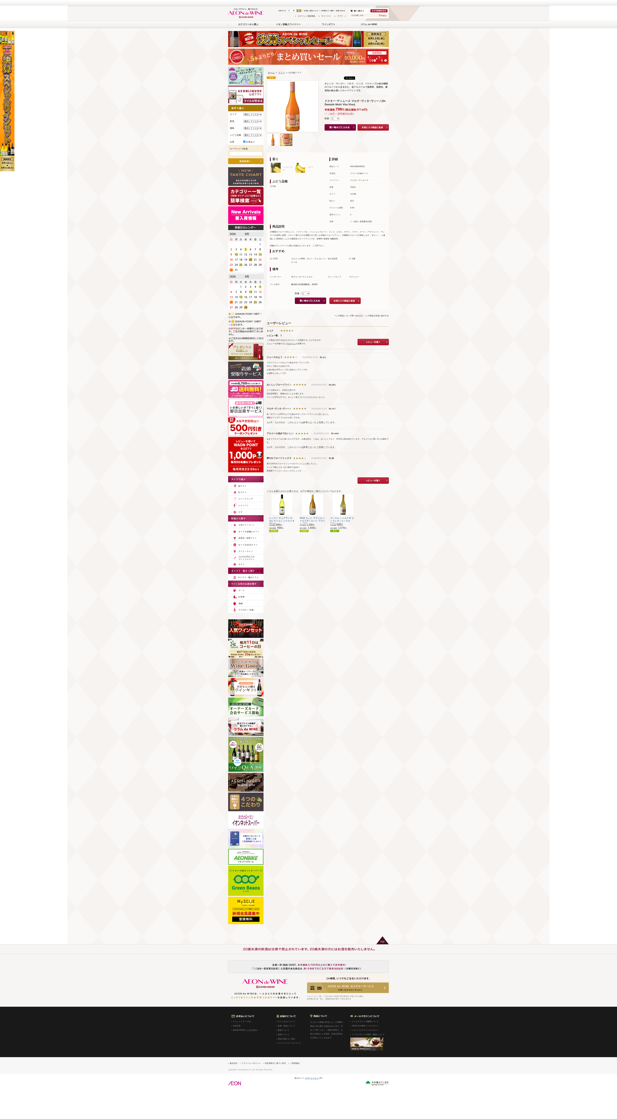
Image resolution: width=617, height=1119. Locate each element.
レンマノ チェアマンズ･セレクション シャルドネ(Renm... (282, 521)
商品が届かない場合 (286, 1039)
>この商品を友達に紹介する (377, 316)
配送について (283, 1030)
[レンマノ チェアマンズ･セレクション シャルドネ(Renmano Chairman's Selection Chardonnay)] (282, 504)
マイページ (326, 16)
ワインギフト (328, 24)
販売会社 (233, 1063)
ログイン (292, 344)
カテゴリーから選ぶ (248, 24)
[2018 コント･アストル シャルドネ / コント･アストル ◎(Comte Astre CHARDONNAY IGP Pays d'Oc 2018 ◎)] (312, 504)
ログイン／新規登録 (306, 16)
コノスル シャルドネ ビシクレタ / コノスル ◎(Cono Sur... (342, 521)
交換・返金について (286, 1026)
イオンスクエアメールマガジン (365, 1030)
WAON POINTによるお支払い (246, 1030)
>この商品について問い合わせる (349, 316)
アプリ (340, 16)
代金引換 (237, 1026)
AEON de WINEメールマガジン (365, 1026)
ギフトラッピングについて (289, 1043)
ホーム (271, 72)
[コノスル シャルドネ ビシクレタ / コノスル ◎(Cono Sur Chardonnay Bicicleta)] (343, 504)
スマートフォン (311, 1078)
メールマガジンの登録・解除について (368, 1034)
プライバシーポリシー (251, 1063)
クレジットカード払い (242, 1021)
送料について (283, 1034)
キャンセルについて (286, 1021)
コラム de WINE (369, 24)
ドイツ (281, 72)
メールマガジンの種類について (365, 1021)
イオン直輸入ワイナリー (288, 24)
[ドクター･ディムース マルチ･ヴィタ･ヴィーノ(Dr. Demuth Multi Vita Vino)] (273, 135)
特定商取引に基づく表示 (275, 1063)
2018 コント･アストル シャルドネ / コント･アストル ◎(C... (312, 521)
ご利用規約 (295, 1063)
